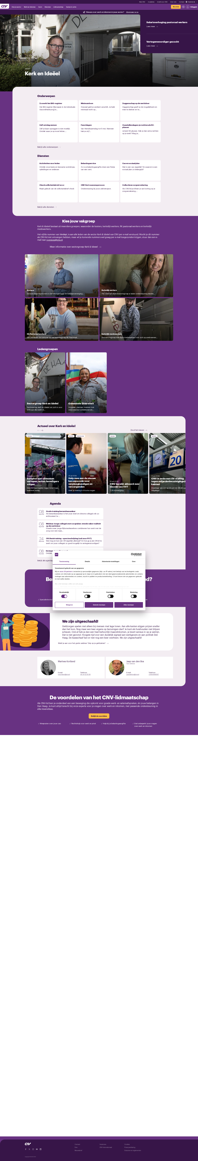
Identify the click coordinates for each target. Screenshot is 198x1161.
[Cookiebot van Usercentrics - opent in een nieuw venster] (134, 554)
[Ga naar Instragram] (33, 1149)
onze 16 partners (66, 571)
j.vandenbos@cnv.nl (132, 674)
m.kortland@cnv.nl (64, 674)
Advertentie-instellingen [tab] (110, 561)
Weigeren (69, 605)
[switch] (87, 596)
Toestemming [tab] (64, 561)
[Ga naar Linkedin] (40, 1149)
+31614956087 (154, 674)
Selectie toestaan (99, 605)
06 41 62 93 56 (85, 674)
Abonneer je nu (89, 12)
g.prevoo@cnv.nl (54, 239)
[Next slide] (42, 430)
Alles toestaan (129, 605)
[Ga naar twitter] (29, 1149)
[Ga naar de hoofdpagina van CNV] (4, 6)
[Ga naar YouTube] (37, 1149)
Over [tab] (134, 561)
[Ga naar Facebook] (26, 1149)
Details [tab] (87, 561)
